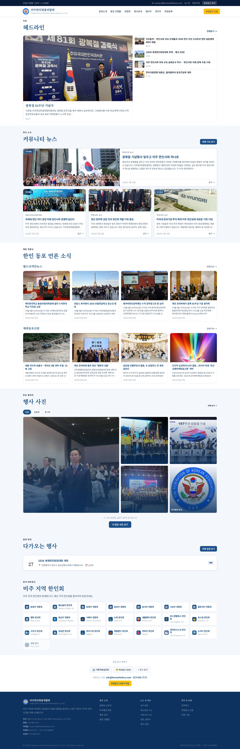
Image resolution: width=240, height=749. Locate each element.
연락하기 (185, 705)
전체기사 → (212, 266)
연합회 (127, 11)
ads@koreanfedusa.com (119, 677)
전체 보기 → (212, 405)
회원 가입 (186, 714)
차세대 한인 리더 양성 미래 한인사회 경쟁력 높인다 (49, 219)
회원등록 (168, 11)
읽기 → (212, 182)
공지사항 (144, 705)
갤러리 (149, 11)
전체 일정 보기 (208, 548)
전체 (27, 412)
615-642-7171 (140, 677)
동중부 (37, 412)
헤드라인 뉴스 (146, 710)
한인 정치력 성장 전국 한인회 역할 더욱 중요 (112, 219)
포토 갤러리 (145, 719)
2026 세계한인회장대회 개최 (53, 560)
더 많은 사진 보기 (120, 524)
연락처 (158, 11)
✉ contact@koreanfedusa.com (167, 2)
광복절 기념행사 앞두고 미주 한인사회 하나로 (150, 157)
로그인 (187, 2)
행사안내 (138, 11)
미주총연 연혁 (105, 710)
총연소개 (103, 11)
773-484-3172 (33, 722)
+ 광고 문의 (143, 669)
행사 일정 (144, 724)
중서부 (47, 412)
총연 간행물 (115, 11)
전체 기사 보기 (208, 141)
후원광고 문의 (210, 2)
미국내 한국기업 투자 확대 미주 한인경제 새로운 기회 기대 (184, 219)
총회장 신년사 (105, 705)
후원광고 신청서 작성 (120, 683)
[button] (71, 465)
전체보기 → (212, 31)
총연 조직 (104, 714)
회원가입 (196, 2)
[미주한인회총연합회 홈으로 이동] (25, 11)
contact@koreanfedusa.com (42, 726)
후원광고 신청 (212, 11)
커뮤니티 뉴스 (146, 714)
